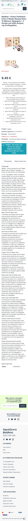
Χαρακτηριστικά (20, 161)
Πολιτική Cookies (8, 484)
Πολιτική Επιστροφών (9, 469)
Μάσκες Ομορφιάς (21, 139)
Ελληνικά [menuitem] (24, 1)
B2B (4, 450)
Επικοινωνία (6, 452)
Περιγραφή (8, 161)
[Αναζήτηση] (25, 8)
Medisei (9, 129)
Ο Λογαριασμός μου (8, 461)
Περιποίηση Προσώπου (20, 13)
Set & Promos (12, 139)
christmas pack (11, 141)
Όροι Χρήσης (6, 481)
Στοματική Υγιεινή (8, 503)
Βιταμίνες (6, 495)
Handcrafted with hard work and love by (12, 518)
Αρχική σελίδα (5, 13)
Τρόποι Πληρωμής (8, 464)
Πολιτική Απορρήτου (9, 486)
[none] (23, 1)
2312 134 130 (14, 0)
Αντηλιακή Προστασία (9, 506)
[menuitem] (23, 1)
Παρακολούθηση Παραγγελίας (11, 472)
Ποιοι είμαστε (7, 447)
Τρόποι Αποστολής (8, 467)
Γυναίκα (12, 13)
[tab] (8, 161)
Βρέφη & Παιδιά (7, 501)
